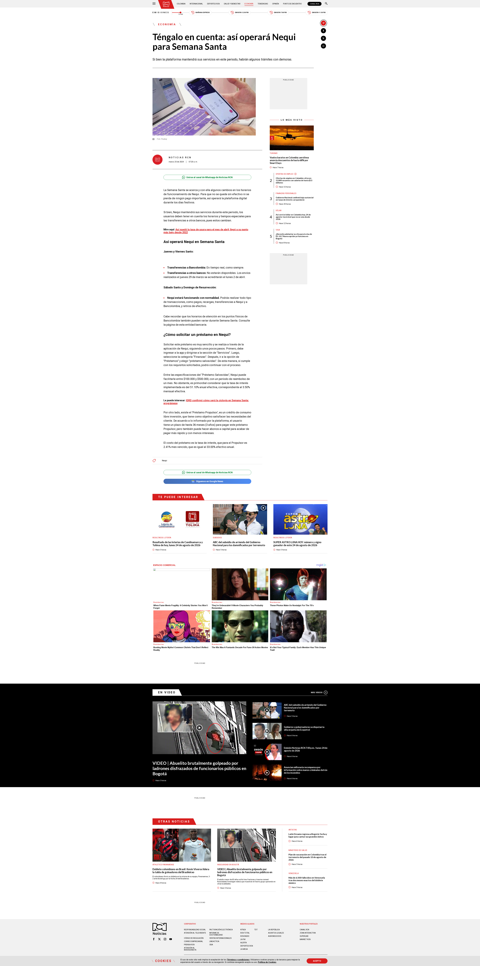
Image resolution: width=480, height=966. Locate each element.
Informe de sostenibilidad (216, 934)
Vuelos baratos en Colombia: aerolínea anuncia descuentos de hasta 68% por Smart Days (289, 160)
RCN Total (245, 933)
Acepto (317, 961)
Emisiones (160, 12)
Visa (278, 230)
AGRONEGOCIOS (274, 936)
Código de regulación (194, 938)
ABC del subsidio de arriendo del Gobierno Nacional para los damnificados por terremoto (239, 544)
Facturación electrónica (221, 930)
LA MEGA (244, 949)
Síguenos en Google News (209, 481)
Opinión (275, 4)
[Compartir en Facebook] (323, 30)
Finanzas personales (286, 193)
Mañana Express (203, 12)
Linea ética (214, 941)
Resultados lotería (161, 537)
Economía (248, 4)
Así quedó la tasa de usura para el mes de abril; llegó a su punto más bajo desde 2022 (206, 231)
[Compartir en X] (323, 38)
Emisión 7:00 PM (280, 12)
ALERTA (243, 943)
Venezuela (293, 873)
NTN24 (243, 930)
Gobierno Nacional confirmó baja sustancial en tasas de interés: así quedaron (295, 198)
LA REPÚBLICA (274, 930)
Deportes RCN (213, 4)
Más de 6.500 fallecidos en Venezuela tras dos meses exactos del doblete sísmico (306, 880)
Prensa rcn (189, 945)
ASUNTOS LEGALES (276, 933)
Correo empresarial (193, 941)
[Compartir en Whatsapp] (323, 45)
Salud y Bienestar (232, 4)
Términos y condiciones (238, 959)
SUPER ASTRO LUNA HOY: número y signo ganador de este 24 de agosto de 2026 (297, 544)
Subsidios (217, 537)
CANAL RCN (314, 4)
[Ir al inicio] (166, 4)
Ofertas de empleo (284, 174)
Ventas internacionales (220, 938)
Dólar (279, 210)
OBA (211, 945)
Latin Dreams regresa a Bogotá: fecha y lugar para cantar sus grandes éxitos (307, 835)
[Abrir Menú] (154, 4)
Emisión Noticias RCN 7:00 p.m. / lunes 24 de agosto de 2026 (305, 749)
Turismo (274, 153)
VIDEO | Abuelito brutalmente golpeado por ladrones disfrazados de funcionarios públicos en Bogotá (199, 768)
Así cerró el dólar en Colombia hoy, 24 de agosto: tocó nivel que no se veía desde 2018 (293, 216)
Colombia (181, 4)
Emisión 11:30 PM (319, 12)
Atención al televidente (195, 933)
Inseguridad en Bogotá (228, 865)
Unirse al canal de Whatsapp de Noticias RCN (209, 177)
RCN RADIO (244, 936)
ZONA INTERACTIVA (308, 933)
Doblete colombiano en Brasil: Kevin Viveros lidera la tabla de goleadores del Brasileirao (180, 871)
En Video (167, 692)
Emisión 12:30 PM (241, 12)
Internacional (196, 4)
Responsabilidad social (195, 930)
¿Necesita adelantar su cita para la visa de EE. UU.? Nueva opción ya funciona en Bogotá (294, 236)
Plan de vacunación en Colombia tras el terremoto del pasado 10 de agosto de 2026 (307, 857)
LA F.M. (243, 939)
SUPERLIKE (304, 936)
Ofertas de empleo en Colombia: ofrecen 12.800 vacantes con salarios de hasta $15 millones (294, 180)
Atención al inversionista (190, 949)
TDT (256, 930)
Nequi (164, 461)
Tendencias (263, 4)
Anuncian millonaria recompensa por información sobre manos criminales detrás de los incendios (305, 770)
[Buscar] (326, 3)
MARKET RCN (305, 939)
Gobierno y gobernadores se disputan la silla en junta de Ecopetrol (304, 728)
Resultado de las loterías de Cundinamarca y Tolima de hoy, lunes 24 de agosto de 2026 (177, 544)
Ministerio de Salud (297, 850)
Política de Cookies (267, 962)
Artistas (292, 830)
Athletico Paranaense (163, 865)
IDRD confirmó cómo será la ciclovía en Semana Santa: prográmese (206, 402)
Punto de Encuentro (292, 4)
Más (316, 692)
